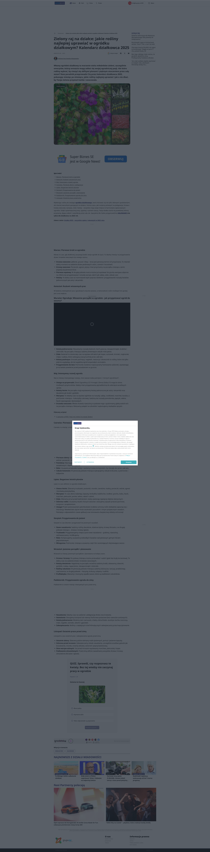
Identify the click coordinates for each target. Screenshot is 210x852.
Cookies (84, 457)
